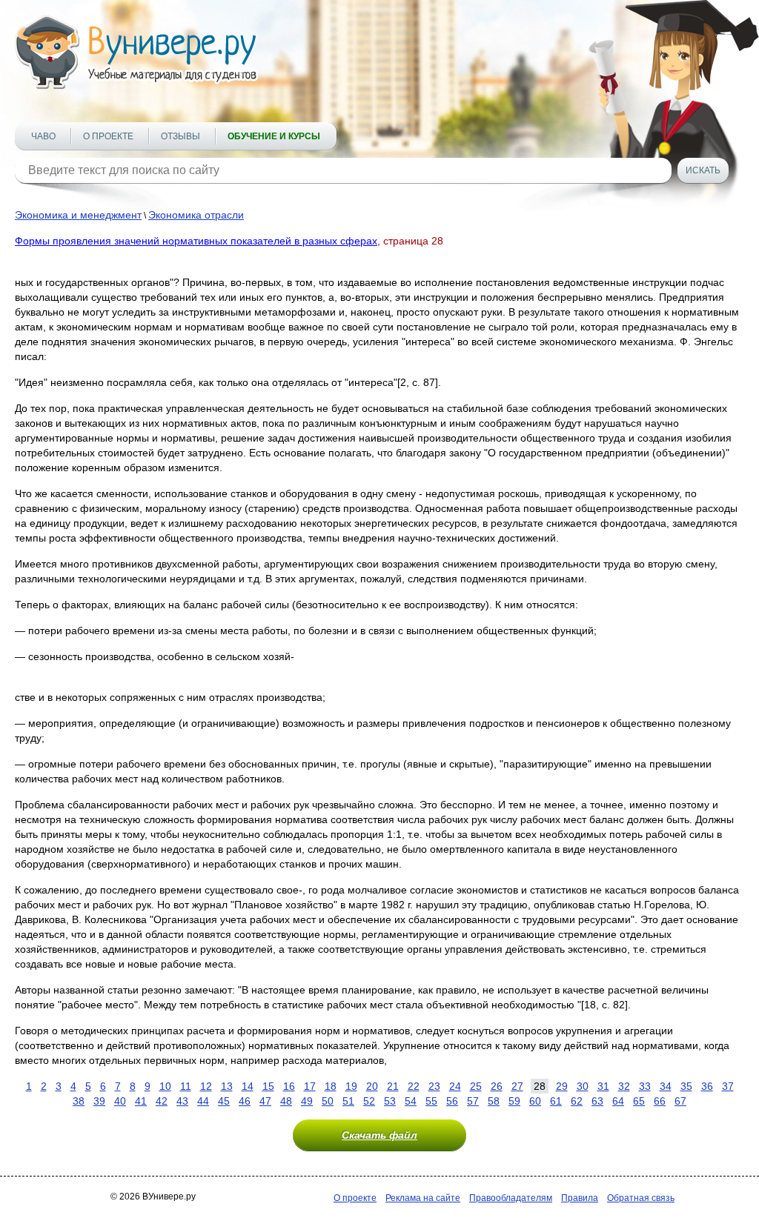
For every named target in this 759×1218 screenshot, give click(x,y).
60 (535, 1101)
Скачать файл (379, 1135)
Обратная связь (641, 1198)
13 (227, 1086)
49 (307, 1101)
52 (369, 1101)
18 (331, 1086)
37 (728, 1086)
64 (618, 1101)
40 (120, 1101)
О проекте (108, 136)
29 (562, 1086)
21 (393, 1086)
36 (707, 1086)
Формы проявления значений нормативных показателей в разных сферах (196, 241)
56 (452, 1101)
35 (686, 1086)
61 (556, 1101)
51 (348, 1101)
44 (203, 1101)
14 (247, 1086)
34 (666, 1086)
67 (680, 1101)
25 (476, 1086)
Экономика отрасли (196, 215)
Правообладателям (510, 1198)
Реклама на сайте (422, 1198)
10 (165, 1086)
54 (411, 1101)
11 (185, 1086)
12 (206, 1086)
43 (182, 1101)
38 (78, 1101)
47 (265, 1101)
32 (624, 1086)
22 (414, 1086)
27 (517, 1086)
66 (660, 1101)
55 (431, 1101)
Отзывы (180, 136)
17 (310, 1086)
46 (245, 1101)
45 (224, 1101)
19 (351, 1086)
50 (328, 1101)
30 (583, 1086)
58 (494, 1101)
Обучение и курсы (274, 136)
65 (639, 1101)
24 (455, 1086)
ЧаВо (43, 136)
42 (162, 1101)
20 (372, 1086)
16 (289, 1086)
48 (286, 1101)
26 (497, 1086)
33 (645, 1086)
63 (597, 1101)
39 (99, 1101)
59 (514, 1101)
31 (603, 1086)
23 (434, 1086)
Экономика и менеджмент (78, 215)
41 (141, 1101)
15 (268, 1086)
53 (390, 1101)
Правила (579, 1198)
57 (473, 1101)
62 (577, 1101)
